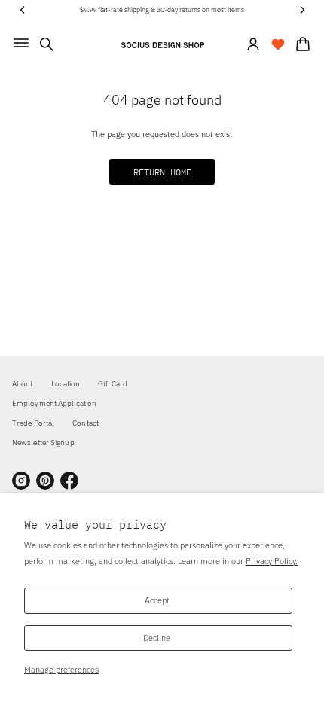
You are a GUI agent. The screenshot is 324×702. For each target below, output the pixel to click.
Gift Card (112, 384)
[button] (46, 44)
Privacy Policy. (272, 560)
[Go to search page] (46, 44)
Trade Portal (33, 423)
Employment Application (54, 403)
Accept (157, 600)
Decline (156, 637)
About (22, 384)
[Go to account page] (253, 44)
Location (66, 384)
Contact (85, 423)
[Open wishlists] (278, 44)
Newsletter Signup (43, 442)
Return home (162, 172)
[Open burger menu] (21, 43)
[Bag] (300, 44)
